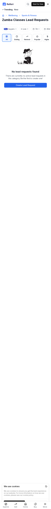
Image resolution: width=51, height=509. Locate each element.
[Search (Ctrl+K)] (28, 4)
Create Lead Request (25, 85)
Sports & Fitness (29, 15)
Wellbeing (13, 15)
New (16, 9)
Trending (8, 9)
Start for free (38, 4)
